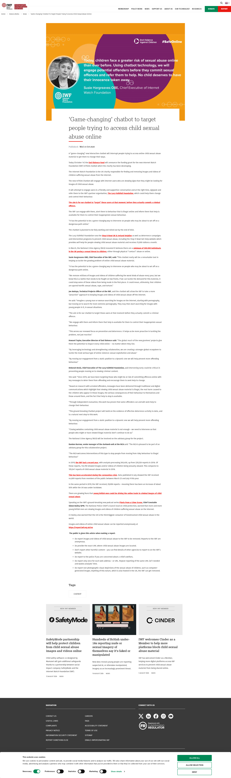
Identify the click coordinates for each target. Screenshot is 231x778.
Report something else (57, 740)
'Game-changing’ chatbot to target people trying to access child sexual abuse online (61, 14)
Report (224, 9)
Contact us (51, 716)
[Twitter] (141, 718)
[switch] (60, 771)
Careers (89, 716)
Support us (157, 9)
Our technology (182, 9)
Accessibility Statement (96, 726)
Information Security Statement (61, 735)
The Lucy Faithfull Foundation (120, 193)
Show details (116, 771)
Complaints (51, 726)
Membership (123, 9)
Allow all (194, 758)
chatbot (77, 594)
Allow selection (194, 765)
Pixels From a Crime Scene (130, 502)
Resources (197, 9)
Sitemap (88, 735)
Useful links (52, 721)
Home (3, 14)
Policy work (136, 9)
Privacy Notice (53, 730)
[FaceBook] (155, 718)
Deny (194, 772)
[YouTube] (170, 718)
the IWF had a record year (87, 462)
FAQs (87, 721)
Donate (211, 9)
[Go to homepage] (14, 11)
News (147, 9)
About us (168, 9)
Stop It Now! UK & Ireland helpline (117, 235)
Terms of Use (91, 730)
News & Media (14, 14)
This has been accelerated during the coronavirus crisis (93, 475)
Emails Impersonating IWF (97, 740)
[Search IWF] (221, 3)
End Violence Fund (97, 162)
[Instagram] (163, 718)
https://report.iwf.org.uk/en (81, 527)
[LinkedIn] (148, 718)
